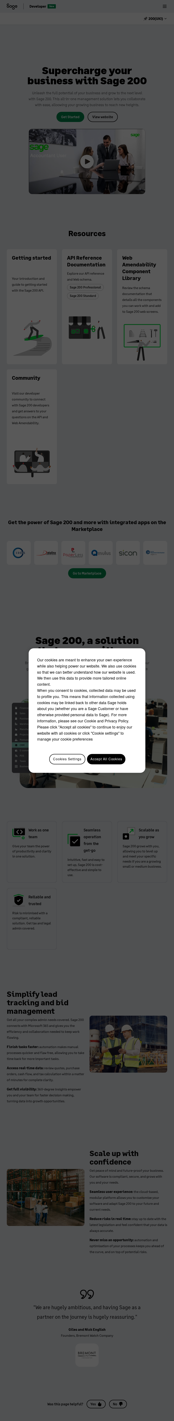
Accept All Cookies (106, 758)
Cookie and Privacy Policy (106, 720)
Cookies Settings (67, 758)
